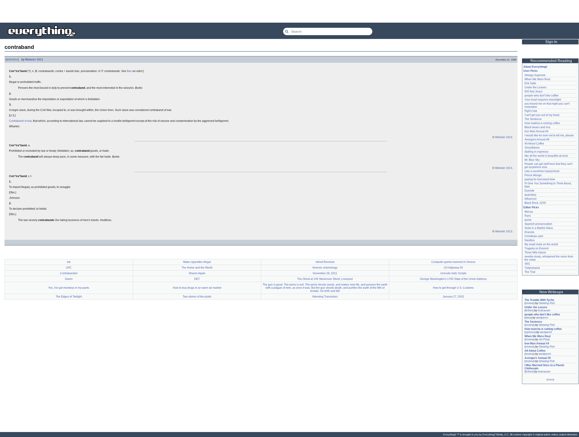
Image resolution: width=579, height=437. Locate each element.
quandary (530, 194)
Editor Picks (531, 207)
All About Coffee (534, 143)
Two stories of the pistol (197, 296)
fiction (529, 310)
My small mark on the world (541, 244)
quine (528, 219)
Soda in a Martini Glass (538, 228)
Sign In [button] (551, 42)
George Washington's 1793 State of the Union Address (453, 279)
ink (69, 262)
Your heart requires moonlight (542, 99)
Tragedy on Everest (536, 248)
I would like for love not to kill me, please (549, 135)
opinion (530, 332)
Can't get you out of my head (541, 115)
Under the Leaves (535, 87)
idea (528, 317)
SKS (527, 263)
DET (197, 279)
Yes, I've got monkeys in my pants (68, 287)
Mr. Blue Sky (532, 159)
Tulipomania (532, 267)
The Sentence (533, 119)
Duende (529, 190)
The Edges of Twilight (69, 296)
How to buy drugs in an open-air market (197, 287)
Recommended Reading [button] (551, 61)
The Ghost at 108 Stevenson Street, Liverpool (325, 279)
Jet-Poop (544, 339)
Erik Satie (530, 83)
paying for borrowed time (539, 179)
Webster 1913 (34, 59)
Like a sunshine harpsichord (541, 171)
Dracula (529, 232)
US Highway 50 (453, 267)
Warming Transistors (325, 296)
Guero (69, 279)
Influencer (530, 198)
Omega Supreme (535, 75)
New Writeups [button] (551, 292)
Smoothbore (532, 147)
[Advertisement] (289, 11)
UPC (69, 267)
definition (12, 59)
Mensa (528, 211)
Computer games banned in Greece (453, 262)
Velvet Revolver (325, 262)
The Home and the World (197, 267)
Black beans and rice (537, 127)
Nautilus (529, 240)
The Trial (529, 272)
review (529, 303)
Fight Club (530, 111)
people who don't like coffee (541, 95)
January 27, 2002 (453, 296)
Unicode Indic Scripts (453, 273)
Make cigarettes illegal (197, 262)
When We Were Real (537, 79)
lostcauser (544, 310)
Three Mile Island (535, 252)
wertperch (542, 317)
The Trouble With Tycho (539, 300)
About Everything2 (535, 66)
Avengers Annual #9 (536, 139)
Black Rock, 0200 (535, 202)
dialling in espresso (536, 151)
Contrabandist (68, 273)
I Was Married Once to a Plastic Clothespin (544, 367)
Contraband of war (20, 120)
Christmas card (533, 236)
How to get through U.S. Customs (453, 287)
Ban (129, 71)
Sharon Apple (197, 273)
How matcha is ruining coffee (542, 123)
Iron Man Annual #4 (536, 131)
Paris (527, 215)
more (550, 379)
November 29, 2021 (325, 273)
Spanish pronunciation (538, 224)
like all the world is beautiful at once (546, 155)
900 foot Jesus (533, 91)
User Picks (530, 70)
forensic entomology (325, 267)
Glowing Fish (547, 303)
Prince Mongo (533, 175)
